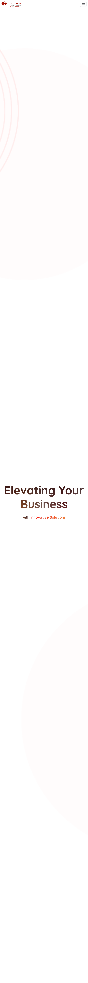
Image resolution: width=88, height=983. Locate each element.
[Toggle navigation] (83, 4)
